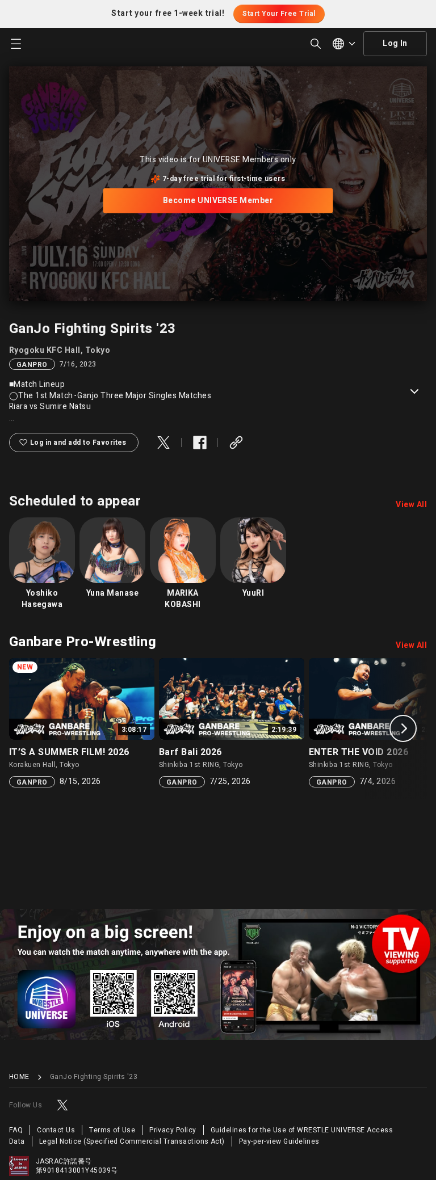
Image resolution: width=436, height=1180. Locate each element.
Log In (395, 43)
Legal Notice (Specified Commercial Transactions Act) (132, 1141)
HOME (19, 1077)
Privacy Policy (172, 1130)
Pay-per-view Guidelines (279, 1141)
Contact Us (56, 1130)
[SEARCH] (315, 43)
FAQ (16, 1130)
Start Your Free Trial (278, 14)
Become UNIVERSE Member (218, 200)
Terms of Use (112, 1130)
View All (411, 505)
